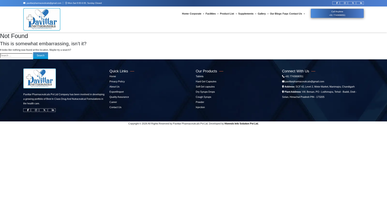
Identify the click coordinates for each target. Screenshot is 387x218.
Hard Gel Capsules (206, 81)
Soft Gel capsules (205, 86)
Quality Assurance (119, 97)
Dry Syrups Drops (205, 92)
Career (113, 102)
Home (185, 13)
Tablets (199, 76)
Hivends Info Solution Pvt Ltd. (241, 123)
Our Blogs (276, 13)
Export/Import (116, 92)
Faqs (285, 13)
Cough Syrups (203, 97)
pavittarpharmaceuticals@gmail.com (44, 3)
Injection (200, 107)
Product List (227, 13)
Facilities (211, 13)
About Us (114, 86)
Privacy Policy (117, 81)
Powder (200, 102)
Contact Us (295, 13)
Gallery (262, 13)
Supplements (246, 13)
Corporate (195, 13)
